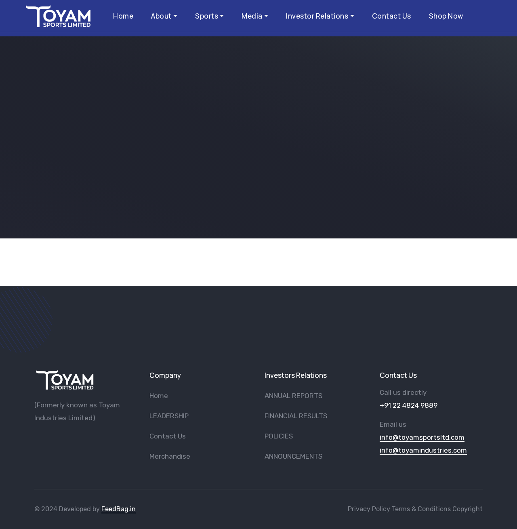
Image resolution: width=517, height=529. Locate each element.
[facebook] (37, 439)
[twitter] (64, 439)
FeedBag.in (118, 509)
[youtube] (50, 439)
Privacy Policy (369, 509)
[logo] (64, 379)
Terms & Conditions (421, 509)
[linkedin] (90, 439)
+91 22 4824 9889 (408, 405)
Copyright (467, 509)
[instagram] (77, 439)
